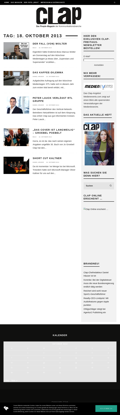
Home (6, 2)
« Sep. (7, 380)
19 (92, 363)
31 (60, 372)
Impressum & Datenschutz (53, 2)
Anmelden (99, 65)
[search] (110, 185)
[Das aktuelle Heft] (99, 165)
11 (76, 358)
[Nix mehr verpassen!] (99, 90)
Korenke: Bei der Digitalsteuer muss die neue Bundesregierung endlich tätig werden (99, 283)
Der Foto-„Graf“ (31, 2)
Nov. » (14, 380)
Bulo (34, 47)
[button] (106, 408)
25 (76, 367)
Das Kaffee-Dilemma (48, 72)
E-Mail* (87, 56)
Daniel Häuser (38, 76)
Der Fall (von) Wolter (50, 43)
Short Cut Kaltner (47, 158)
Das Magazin (16, 2)
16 (44, 363)
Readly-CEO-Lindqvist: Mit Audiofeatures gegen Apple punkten (96, 301)
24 (60, 367)
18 (76, 363)
